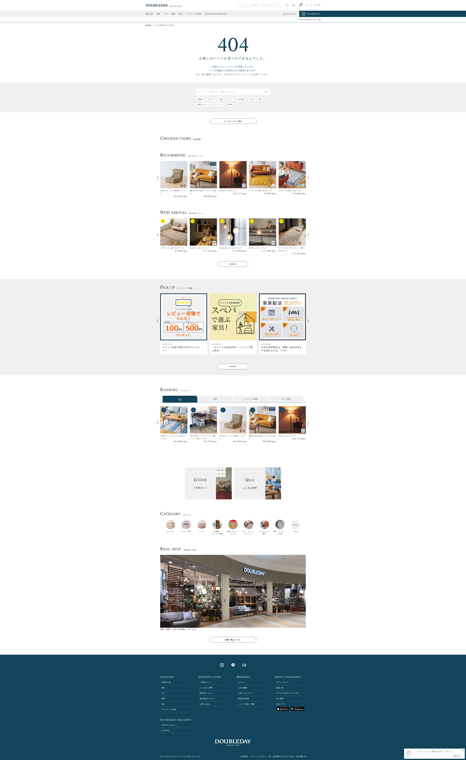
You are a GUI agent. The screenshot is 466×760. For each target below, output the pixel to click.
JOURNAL (165, 730)
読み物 (229, 104)
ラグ (166, 14)
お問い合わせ (205, 704)
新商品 (200, 99)
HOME (148, 25)
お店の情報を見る (313, 14)
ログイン (241, 682)
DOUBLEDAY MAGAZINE (216, 14)
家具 (159, 14)
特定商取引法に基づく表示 (283, 756)
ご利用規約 (244, 756)
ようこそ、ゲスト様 (313, 5)
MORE (233, 264)
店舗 (220, 99)
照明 (173, 14)
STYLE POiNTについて (308, 20)
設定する (457, 756)
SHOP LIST (291, 14)
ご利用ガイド (205, 682)
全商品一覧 (166, 682)
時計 (181, 14)
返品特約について (207, 698)
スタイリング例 (255, 99)
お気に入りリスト (245, 693)
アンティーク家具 (193, 14)
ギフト (230, 99)
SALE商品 (241, 99)
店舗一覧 (280, 688)
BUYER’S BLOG (168, 725)
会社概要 (299, 756)
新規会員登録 (243, 698)
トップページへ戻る (233, 121)
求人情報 (280, 698)
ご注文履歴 (242, 688)
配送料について (206, 693)
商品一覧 (149, 14)
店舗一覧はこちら (233, 640)
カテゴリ (211, 99)
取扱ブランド (203, 104)
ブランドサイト (282, 682)
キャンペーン (217, 104)
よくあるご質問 (206, 688)
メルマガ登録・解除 (246, 704)
